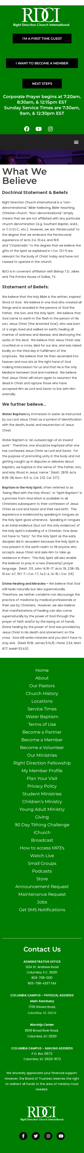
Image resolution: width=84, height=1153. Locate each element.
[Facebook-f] (23, 1136)
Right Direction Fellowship (42, 763)
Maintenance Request (42, 894)
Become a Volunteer (42, 747)
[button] (76, 142)
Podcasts (42, 871)
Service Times (42, 708)
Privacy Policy (42, 786)
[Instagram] (50, 129)
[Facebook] (26, 129)
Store (42, 878)
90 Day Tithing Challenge (42, 824)
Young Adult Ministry (42, 809)
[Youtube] (38, 129)
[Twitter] (36, 1136)
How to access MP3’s (42, 847)
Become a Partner (42, 732)
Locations (42, 701)
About (42, 678)
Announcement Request (42, 886)
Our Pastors (42, 685)
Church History (42, 693)
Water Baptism (42, 716)
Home (42, 670)
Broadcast (42, 840)
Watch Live (42, 855)
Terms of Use (42, 724)
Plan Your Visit (42, 778)
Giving (42, 817)
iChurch (42, 832)
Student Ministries (42, 793)
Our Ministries (42, 755)
